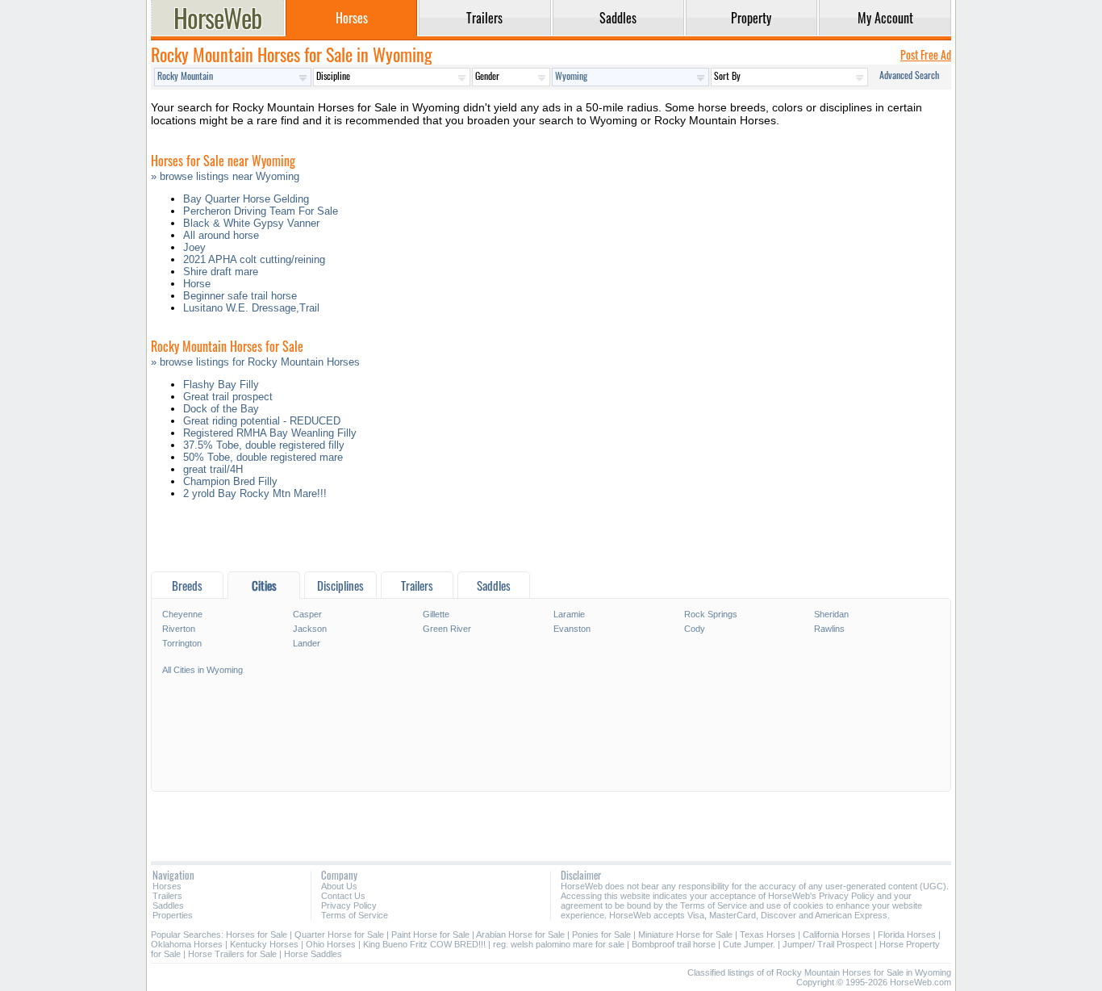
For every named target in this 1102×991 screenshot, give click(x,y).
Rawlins (829, 628)
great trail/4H (213, 469)
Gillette (436, 614)
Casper (307, 614)
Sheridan (831, 614)
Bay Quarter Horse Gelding (246, 199)
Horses (167, 886)
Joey (194, 247)
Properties (172, 915)
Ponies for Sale (601, 934)
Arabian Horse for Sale (520, 934)
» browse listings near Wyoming (225, 176)
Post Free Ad (925, 54)
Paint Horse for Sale (430, 934)
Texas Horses (767, 934)
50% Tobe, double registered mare (263, 457)
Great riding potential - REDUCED (261, 421)
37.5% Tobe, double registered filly (263, 445)
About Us (339, 886)
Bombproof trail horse (674, 944)
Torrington (182, 643)
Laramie (569, 614)
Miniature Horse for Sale (685, 934)
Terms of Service (354, 915)
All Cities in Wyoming (202, 670)
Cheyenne (182, 614)
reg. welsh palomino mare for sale (558, 944)
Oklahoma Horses (187, 944)
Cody (694, 628)
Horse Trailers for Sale (232, 954)
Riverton (178, 628)
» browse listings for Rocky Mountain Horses (255, 362)
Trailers (167, 896)
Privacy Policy (349, 905)
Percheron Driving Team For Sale (260, 211)
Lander (306, 643)
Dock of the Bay (221, 409)
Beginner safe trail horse (240, 296)
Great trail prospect (228, 397)
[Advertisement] (551, 539)
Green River (447, 628)
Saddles (168, 905)
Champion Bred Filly (230, 481)
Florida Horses (907, 934)
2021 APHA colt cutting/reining (254, 259)
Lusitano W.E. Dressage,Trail (251, 308)
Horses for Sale (256, 934)
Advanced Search (909, 75)
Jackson (310, 628)
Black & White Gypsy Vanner (251, 223)
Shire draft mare (220, 272)
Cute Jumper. (749, 944)
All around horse (221, 235)
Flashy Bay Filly (221, 384)
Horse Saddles (313, 954)
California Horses (836, 934)
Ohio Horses (331, 944)
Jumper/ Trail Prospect (827, 944)
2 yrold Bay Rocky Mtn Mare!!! (255, 493)
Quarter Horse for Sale (339, 934)
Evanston (572, 628)
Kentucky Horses (264, 944)
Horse (197, 284)
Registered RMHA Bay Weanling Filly (270, 433)
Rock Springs (710, 614)
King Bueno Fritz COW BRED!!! (424, 944)
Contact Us (343, 896)
